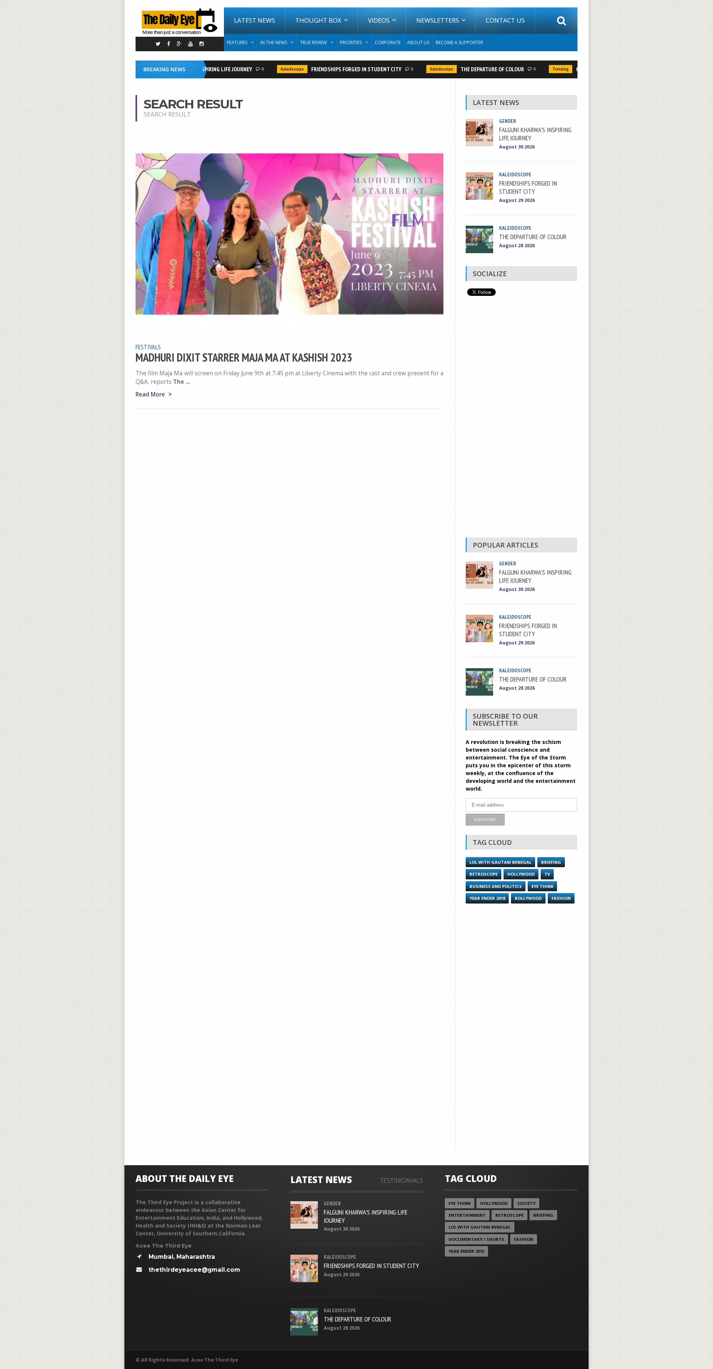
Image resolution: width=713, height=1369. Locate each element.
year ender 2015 (466, 1251)
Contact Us (505, 20)
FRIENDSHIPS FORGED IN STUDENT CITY (343, 69)
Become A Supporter (459, 42)
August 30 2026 (517, 147)
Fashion (561, 898)
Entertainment (467, 1215)
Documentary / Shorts (476, 1239)
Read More (150, 394)
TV (547, 874)
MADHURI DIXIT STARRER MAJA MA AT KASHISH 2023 (244, 357)
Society (526, 1203)
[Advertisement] (521, 418)
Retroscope (483, 874)
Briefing (551, 862)
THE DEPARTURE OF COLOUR (479, 69)
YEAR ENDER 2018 (487, 898)
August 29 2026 (517, 200)
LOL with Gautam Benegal (500, 862)
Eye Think (542, 886)
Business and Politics (495, 886)
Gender (507, 121)
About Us (418, 42)
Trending (548, 69)
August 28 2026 (517, 245)
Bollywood (528, 898)
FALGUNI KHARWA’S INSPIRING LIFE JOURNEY (535, 133)
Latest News (254, 20)
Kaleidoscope (279, 69)
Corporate (388, 42)
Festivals (148, 346)
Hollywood (521, 874)
